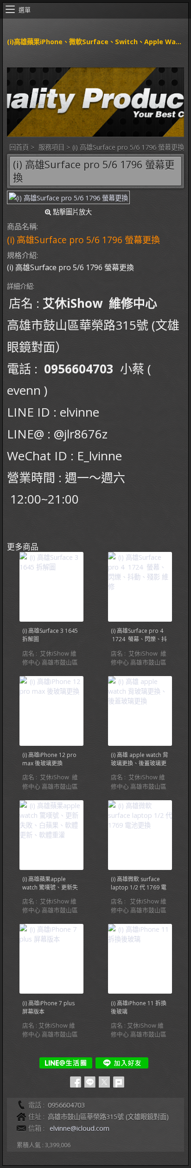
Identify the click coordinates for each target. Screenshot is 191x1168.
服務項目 (51, 147)
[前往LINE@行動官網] (65, 1062)
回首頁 (19, 147)
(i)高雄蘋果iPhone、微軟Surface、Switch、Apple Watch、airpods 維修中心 (95, 41)
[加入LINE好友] (122, 1062)
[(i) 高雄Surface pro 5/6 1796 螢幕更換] (68, 197)
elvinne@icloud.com (79, 1128)
